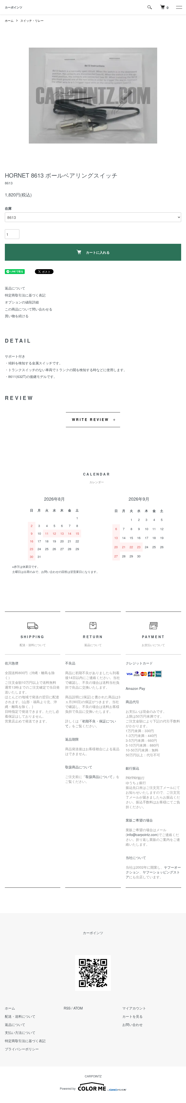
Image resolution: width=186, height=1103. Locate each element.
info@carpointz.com (142, 834)
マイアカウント (134, 1008)
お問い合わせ (132, 1024)
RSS (67, 1008)
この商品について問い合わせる (28, 309)
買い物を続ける (17, 315)
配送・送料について (20, 1016)
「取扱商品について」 (99, 776)
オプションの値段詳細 (22, 302)
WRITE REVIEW (90, 419)
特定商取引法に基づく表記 (25, 295)
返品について (15, 288)
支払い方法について (20, 1032)
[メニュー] (178, 7)
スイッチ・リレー (32, 20)
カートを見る (132, 1016)
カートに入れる (98, 252)
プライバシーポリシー (22, 1048)
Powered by (68, 1088)
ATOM (78, 1008)
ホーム (9, 20)
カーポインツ (13, 7)
